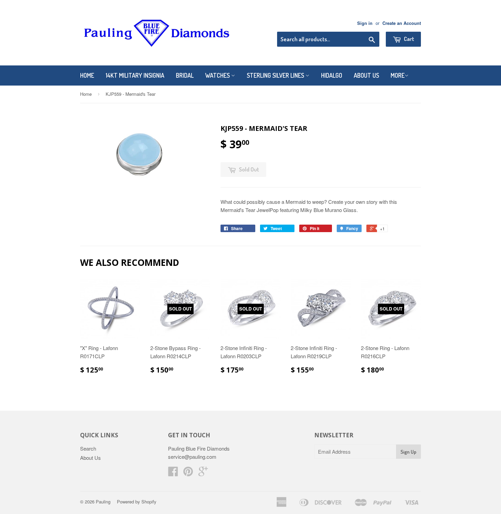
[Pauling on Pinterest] (188, 473)
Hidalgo (331, 75)
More (398, 75)
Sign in (365, 23)
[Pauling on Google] (203, 473)
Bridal (185, 75)
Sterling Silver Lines (276, 75)
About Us (366, 75)
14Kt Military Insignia (135, 75)
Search (88, 448)
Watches (218, 75)
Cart (408, 38)
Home (87, 75)
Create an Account (401, 23)
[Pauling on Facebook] (173, 473)
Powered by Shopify (136, 501)
